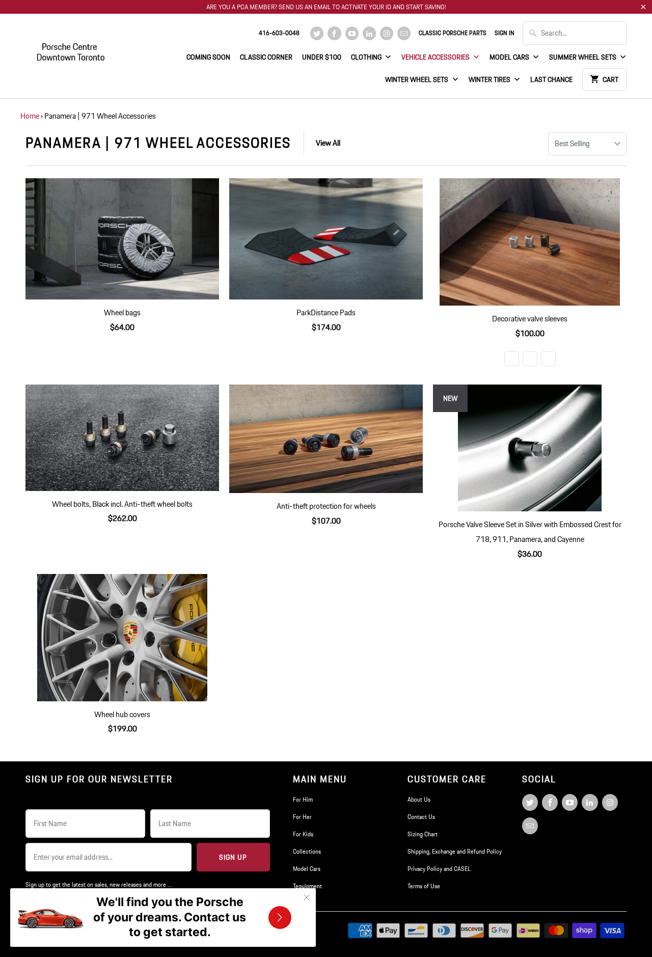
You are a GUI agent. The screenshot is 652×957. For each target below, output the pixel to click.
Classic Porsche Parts (452, 33)
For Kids (303, 834)
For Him (303, 799)
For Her (302, 817)
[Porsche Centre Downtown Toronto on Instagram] (386, 33)
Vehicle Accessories (436, 57)
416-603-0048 (279, 33)
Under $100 (321, 57)
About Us (419, 799)
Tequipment (307, 886)
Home (29, 116)
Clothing (367, 57)
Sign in (504, 33)
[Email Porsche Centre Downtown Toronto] (404, 33)
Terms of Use (424, 886)
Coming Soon (208, 57)
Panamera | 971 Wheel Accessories (158, 142)
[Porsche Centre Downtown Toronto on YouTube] (352, 33)
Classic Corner (266, 57)
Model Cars (510, 57)
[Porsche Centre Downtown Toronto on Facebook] (334, 33)
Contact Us (421, 817)
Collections (307, 851)
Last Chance (551, 79)
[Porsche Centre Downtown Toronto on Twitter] (316, 33)
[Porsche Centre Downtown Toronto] (71, 47)
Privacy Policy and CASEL (439, 868)
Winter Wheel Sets (417, 79)
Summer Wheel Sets (583, 57)
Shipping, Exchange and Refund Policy (455, 851)
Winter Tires (490, 79)
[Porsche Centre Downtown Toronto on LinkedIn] (369, 33)
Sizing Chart (423, 834)
